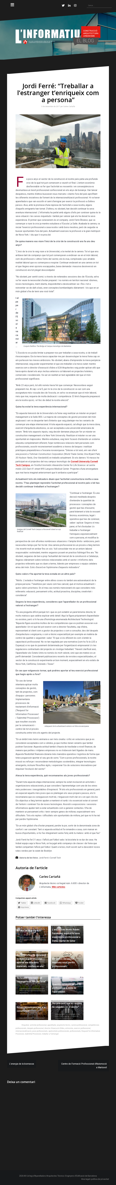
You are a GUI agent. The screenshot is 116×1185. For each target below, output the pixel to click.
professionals (75, 1031)
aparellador (51, 1025)
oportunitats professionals (58, 1031)
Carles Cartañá (68, 106)
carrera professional (79, 1025)
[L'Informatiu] (58, 35)
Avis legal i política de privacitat (95, 1179)
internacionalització (23, 1031)
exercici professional (82, 1028)
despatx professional (35, 1028)
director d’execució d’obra (54, 1028)
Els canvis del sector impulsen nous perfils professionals (63, 963)
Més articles (58, 887)
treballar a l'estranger (50, 1034)
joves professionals (40, 1031)
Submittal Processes (33, 1034)
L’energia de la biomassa (21, 1063)
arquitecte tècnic (63, 1025)
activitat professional (38, 1025)
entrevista (69, 1028)
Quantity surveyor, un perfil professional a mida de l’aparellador (66, 988)
